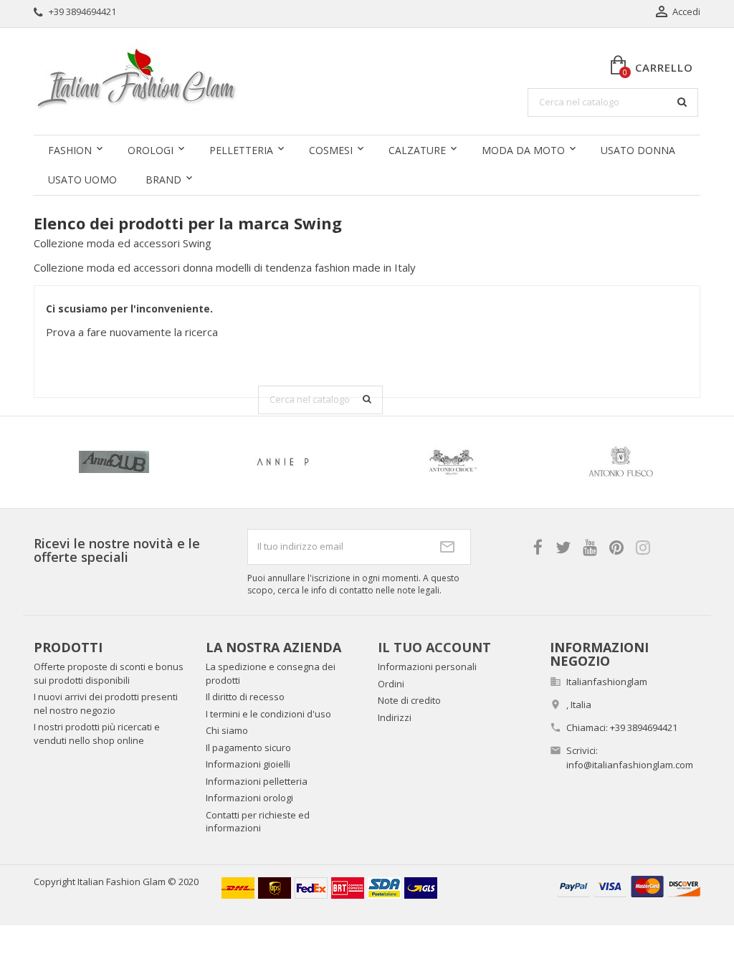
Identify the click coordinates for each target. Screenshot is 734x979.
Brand (163, 179)
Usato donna (638, 150)
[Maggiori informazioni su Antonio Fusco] (620, 462)
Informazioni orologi (249, 797)
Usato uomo (82, 179)
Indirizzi (394, 717)
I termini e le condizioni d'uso (268, 713)
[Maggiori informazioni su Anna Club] (114, 462)
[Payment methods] (628, 885)
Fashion (70, 150)
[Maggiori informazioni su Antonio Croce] (452, 462)
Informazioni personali (427, 666)
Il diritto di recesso (245, 696)
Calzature (417, 150)
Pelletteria (241, 150)
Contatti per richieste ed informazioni (258, 821)
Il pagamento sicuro (248, 747)
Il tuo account (434, 647)
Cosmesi (331, 150)
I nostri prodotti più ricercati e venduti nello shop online (97, 733)
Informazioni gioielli (248, 764)
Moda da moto (523, 150)
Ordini (391, 683)
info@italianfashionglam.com (629, 764)
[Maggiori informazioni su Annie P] (283, 462)
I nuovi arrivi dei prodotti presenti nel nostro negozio (106, 703)
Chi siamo (227, 730)
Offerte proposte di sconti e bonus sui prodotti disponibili (109, 673)
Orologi (150, 150)
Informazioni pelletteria (257, 781)
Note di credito (409, 700)
